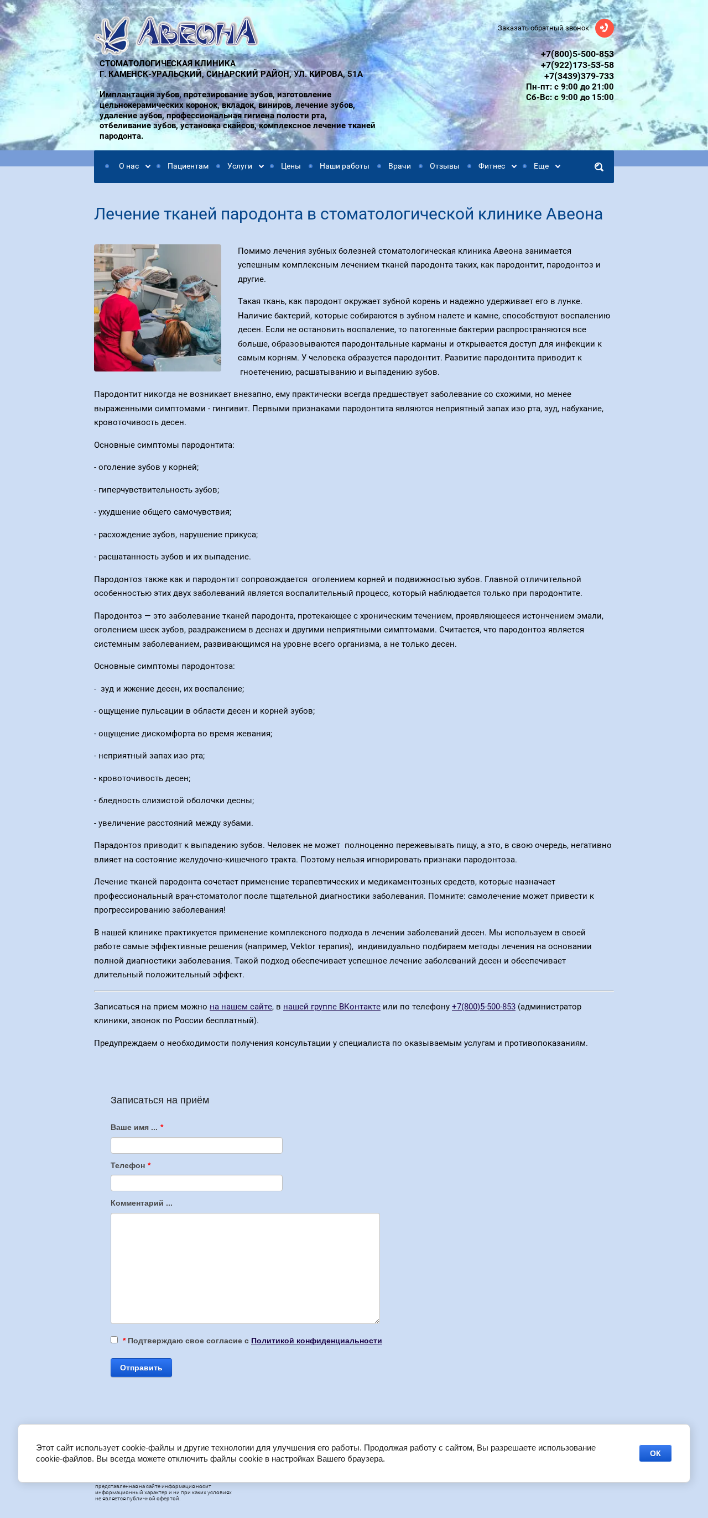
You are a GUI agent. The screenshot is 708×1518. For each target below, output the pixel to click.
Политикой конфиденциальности (316, 1340)
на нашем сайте (241, 1007)
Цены (291, 165)
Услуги (239, 165)
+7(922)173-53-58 (577, 65)
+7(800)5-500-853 (577, 54)
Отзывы (445, 165)
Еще (541, 165)
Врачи (399, 165)
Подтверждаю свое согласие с (252, 1340)
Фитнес (491, 165)
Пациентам (188, 165)
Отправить (141, 1367)
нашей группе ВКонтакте (332, 1007)
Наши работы (344, 165)
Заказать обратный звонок (543, 28)
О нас (129, 165)
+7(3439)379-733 (579, 76)
